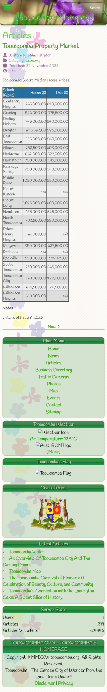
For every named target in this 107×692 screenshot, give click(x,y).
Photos (53, 384)
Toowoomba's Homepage (54, 17)
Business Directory (53, 370)
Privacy (65, 683)
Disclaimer (45, 683)
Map (53, 391)
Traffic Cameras (53, 377)
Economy (33, 60)
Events (53, 398)
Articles (53, 363)
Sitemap (53, 412)
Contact (53, 405)
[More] (53, 452)
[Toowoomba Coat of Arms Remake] (53, 529)
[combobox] (82, 7)
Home (53, 349)
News (53, 356)
